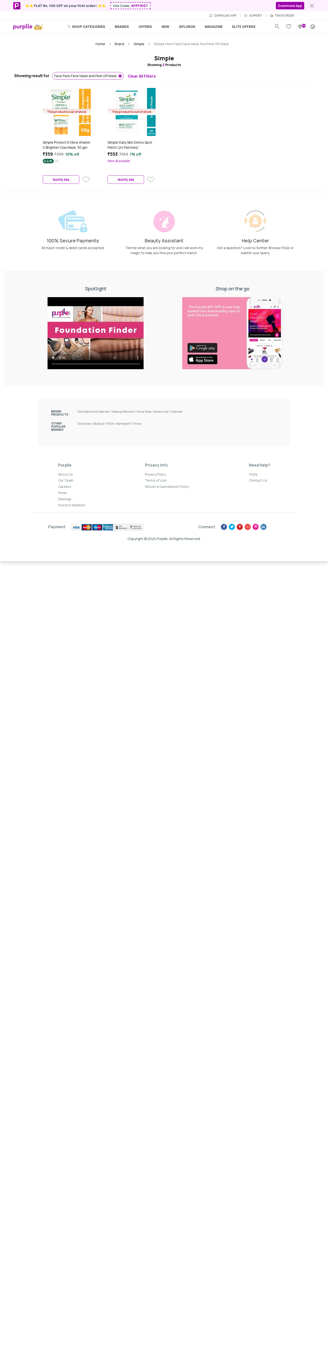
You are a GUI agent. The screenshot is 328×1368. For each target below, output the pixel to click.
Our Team (65, 480)
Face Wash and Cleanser (95, 412)
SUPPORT (255, 15)
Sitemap (64, 499)
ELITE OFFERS (243, 26)
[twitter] (232, 527)
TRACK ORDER (284, 15)
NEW (165, 26)
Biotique (100, 424)
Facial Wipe (145, 412)
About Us (65, 474)
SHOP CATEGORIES (88, 26)
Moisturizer (162, 412)
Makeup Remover (124, 412)
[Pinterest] (240, 527)
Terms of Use (156, 480)
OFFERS (145, 26)
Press (62, 493)
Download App (290, 5)
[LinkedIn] (264, 527)
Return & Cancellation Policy (167, 486)
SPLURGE (187, 26)
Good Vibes (86, 424)
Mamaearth (125, 424)
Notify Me (61, 179)
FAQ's (253, 474)
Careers (64, 486)
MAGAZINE (214, 26)
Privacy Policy (155, 474)
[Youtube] (248, 527)
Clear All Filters (142, 76)
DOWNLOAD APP (225, 15)
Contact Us (258, 480)
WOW (111, 424)
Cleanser (177, 412)
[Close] (312, 6)
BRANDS (122, 26)
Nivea (137, 424)
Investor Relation (71, 505)
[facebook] (224, 527)
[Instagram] (256, 527)
